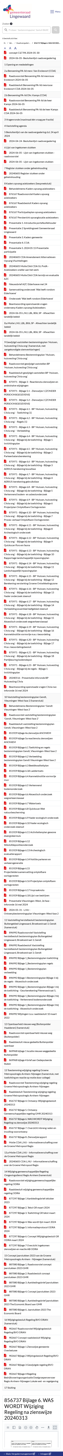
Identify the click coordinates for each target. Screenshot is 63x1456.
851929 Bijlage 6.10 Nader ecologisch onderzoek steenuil (26, 825)
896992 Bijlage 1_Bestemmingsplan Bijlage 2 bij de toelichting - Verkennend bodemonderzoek (31, 997)
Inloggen (44, 1453)
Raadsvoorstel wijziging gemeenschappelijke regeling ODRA (30, 1182)
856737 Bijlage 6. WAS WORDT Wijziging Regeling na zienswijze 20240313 (28, 1120)
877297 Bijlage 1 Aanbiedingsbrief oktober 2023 (29, 1200)
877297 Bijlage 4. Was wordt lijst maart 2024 (32, 1221)
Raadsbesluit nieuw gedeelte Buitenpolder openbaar (28, 1043)
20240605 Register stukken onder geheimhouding (24, 175)
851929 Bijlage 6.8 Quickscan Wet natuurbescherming (24, 810)
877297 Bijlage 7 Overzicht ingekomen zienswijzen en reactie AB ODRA (27, 1247)
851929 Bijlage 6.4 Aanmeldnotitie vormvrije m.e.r (30, 778)
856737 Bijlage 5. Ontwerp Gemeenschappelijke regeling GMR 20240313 (28, 1111)
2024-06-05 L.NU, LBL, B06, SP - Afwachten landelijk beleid (29, 314)
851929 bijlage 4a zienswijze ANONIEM (30, 732)
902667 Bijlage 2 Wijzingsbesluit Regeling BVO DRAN (31, 1357)
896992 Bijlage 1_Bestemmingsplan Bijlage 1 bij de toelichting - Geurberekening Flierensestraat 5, (31, 988)
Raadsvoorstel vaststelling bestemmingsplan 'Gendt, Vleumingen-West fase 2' (30, 716)
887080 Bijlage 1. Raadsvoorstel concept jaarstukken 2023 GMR (28, 1266)
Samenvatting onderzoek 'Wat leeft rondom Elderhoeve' (29, 291)
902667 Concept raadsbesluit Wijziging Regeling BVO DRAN (27, 1339)
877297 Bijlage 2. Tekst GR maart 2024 (29, 1207)
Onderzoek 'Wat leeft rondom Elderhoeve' (31, 298)
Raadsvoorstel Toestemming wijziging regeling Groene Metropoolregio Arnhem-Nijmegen (30, 1084)
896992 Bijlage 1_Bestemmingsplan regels (31, 963)
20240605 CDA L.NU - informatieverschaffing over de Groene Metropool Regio (30, 1163)
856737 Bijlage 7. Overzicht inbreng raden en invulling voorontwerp (30, 1129)
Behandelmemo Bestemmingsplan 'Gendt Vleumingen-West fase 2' (28, 707)
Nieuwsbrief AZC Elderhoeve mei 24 (28, 284)
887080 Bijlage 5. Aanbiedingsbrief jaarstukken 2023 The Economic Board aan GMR (31, 1302)
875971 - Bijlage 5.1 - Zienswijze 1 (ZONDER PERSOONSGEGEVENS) (30, 392)
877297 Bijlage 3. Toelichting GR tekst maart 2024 (29, 1214)
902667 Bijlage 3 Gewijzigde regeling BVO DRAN (28, 1366)
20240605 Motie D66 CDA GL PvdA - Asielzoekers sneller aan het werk (26, 268)
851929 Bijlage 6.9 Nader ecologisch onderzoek (34, 817)
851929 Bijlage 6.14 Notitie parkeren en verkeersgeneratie (27, 861)
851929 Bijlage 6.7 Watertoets (25, 803)
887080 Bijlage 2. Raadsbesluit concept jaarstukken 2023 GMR (27, 1275)
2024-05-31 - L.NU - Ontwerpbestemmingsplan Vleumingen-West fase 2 (31, 911)
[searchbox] (26, 30)
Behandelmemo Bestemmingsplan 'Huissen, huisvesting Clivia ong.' (29, 356)
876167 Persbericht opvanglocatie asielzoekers (34, 217)
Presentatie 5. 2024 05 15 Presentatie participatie (26, 249)
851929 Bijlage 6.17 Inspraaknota (26, 890)
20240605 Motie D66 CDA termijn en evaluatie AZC (31, 277)
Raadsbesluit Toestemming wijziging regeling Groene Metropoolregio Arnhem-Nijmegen (30, 1093)
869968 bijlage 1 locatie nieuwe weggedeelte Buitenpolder (30, 1053)
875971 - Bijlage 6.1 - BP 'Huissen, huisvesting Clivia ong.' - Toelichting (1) (30, 410)
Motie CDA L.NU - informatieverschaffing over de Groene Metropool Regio (31, 1144)
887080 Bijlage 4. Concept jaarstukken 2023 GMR (29, 1293)
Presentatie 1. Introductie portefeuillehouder (32, 222)
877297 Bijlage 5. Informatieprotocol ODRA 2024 (29, 1229)
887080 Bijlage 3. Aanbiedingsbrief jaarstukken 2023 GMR (31, 1284)
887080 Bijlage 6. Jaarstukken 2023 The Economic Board (27, 1311)
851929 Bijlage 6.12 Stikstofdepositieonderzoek (18, 843)
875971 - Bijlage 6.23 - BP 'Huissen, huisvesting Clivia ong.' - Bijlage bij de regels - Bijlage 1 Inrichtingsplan (31, 669)
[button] (55, 30)
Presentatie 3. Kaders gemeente (25, 237)
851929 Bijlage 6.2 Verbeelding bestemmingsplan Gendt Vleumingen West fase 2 (30, 758)
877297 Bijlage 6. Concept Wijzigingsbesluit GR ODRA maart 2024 (31, 1238)
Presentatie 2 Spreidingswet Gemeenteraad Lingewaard (29, 230)
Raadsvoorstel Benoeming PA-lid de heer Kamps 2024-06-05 (28, 102)
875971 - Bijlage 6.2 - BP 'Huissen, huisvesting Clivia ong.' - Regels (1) (30, 419)
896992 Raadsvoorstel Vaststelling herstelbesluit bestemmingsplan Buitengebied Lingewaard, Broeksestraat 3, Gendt (28, 936)
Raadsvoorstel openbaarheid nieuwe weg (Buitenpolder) (28, 1034)
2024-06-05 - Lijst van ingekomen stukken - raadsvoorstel (29, 154)
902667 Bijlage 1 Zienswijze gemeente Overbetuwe (26, 1348)
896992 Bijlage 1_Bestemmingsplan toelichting (33, 957)
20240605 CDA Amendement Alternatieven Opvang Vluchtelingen (30, 259)
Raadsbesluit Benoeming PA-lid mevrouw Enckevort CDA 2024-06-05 (28, 87)
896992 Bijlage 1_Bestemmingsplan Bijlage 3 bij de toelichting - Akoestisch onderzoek (31, 1006)
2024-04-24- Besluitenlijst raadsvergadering (32, 140)
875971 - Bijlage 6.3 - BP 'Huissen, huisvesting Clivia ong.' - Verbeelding (30, 429)
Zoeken (5, 23)
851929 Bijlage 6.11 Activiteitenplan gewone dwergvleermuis (30, 834)
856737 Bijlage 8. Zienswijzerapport (28, 1136)
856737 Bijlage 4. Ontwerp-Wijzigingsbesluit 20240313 (30, 1102)
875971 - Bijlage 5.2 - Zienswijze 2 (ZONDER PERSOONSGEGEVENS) (30, 401)
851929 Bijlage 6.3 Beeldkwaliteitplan (29, 765)
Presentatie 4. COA (19, 242)
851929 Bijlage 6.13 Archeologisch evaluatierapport (24, 852)
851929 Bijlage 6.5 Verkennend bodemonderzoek (23, 787)
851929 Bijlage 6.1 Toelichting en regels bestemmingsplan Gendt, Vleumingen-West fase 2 (30, 749)
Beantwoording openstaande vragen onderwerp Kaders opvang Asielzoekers (25, 305)
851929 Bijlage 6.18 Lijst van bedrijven (29, 895)
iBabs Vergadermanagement (19, 1453)
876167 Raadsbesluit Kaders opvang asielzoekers (26, 205)
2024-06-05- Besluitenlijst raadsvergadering (32, 58)
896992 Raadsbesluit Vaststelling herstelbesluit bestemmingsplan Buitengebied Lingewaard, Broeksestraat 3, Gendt (28, 949)
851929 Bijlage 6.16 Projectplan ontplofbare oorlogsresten (30, 883)
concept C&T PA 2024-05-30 (24, 52)
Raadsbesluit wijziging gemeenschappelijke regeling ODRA (29, 1191)
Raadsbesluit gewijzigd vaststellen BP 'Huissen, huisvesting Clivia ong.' (31, 374)
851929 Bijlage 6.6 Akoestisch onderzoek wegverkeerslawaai (28, 796)
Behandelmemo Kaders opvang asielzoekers (32, 188)
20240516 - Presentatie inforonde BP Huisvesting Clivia (26, 679)
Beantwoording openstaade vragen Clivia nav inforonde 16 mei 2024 (30, 688)
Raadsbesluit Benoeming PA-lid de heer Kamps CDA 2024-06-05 (31, 111)
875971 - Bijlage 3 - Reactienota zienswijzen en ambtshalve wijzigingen (31, 383)
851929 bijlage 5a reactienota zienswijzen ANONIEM (28, 740)
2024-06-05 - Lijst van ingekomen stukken (31, 161)
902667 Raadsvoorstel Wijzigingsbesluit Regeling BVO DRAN (27, 1330)
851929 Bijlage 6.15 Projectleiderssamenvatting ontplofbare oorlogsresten (25, 872)
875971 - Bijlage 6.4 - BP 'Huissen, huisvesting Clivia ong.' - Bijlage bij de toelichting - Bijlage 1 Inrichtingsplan (30, 440)
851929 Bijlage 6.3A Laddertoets (26, 770)
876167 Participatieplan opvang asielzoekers (32, 212)
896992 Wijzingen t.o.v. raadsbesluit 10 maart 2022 (30, 1015)
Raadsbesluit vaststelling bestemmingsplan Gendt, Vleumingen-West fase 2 (29, 725)
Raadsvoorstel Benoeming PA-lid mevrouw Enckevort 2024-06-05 (29, 77)
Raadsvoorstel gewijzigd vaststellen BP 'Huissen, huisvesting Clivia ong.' (27, 365)
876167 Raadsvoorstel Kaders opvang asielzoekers (26, 196)
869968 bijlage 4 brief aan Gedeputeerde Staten (28, 1062)
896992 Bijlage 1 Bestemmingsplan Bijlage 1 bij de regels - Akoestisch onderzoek (31, 979)
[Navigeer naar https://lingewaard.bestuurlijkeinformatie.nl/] (17, 12)
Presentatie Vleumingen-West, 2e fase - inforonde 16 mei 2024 (27, 902)
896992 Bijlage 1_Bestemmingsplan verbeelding (25, 970)
